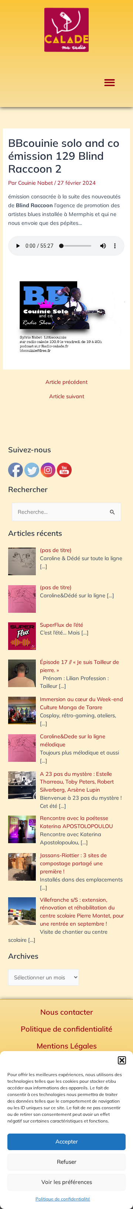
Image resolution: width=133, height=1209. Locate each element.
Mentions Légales (67, 1045)
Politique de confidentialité (62, 1199)
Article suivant (66, 396)
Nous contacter (66, 1012)
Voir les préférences (66, 1181)
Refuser (66, 1161)
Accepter (66, 1141)
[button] (122, 1060)
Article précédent (66, 382)
